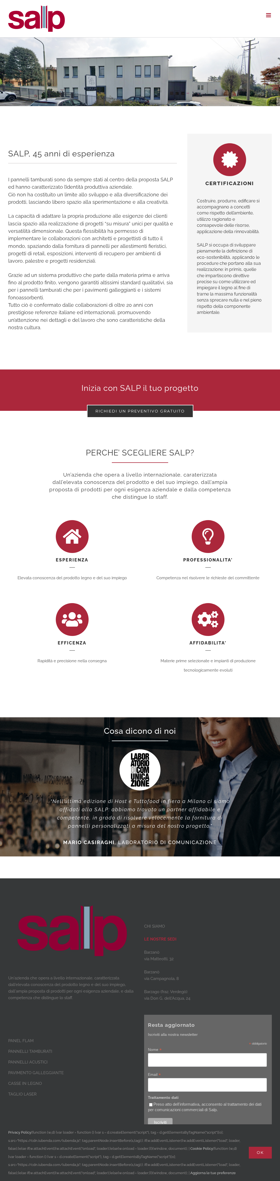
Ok (260, 1152)
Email (154, 1074)
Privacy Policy (19, 1132)
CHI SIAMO (154, 926)
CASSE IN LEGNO (25, 1083)
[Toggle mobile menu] (269, 15)
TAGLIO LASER (22, 1094)
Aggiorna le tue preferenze (213, 1173)
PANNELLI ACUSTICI (28, 1062)
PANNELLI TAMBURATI (30, 1051)
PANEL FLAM (21, 1040)
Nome (155, 1049)
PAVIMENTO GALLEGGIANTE (36, 1072)
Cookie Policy (201, 1148)
